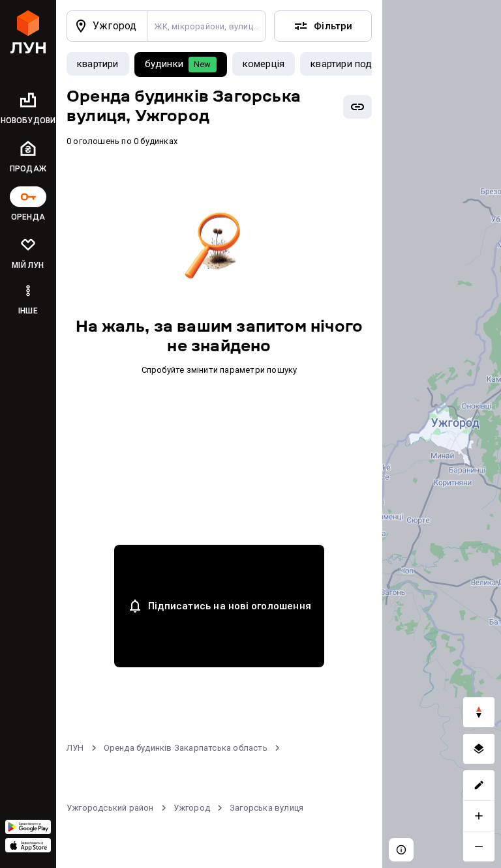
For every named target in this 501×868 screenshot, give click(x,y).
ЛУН (75, 748)
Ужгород (192, 808)
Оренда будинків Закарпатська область (185, 748)
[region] (441, 434)
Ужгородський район (110, 808)
